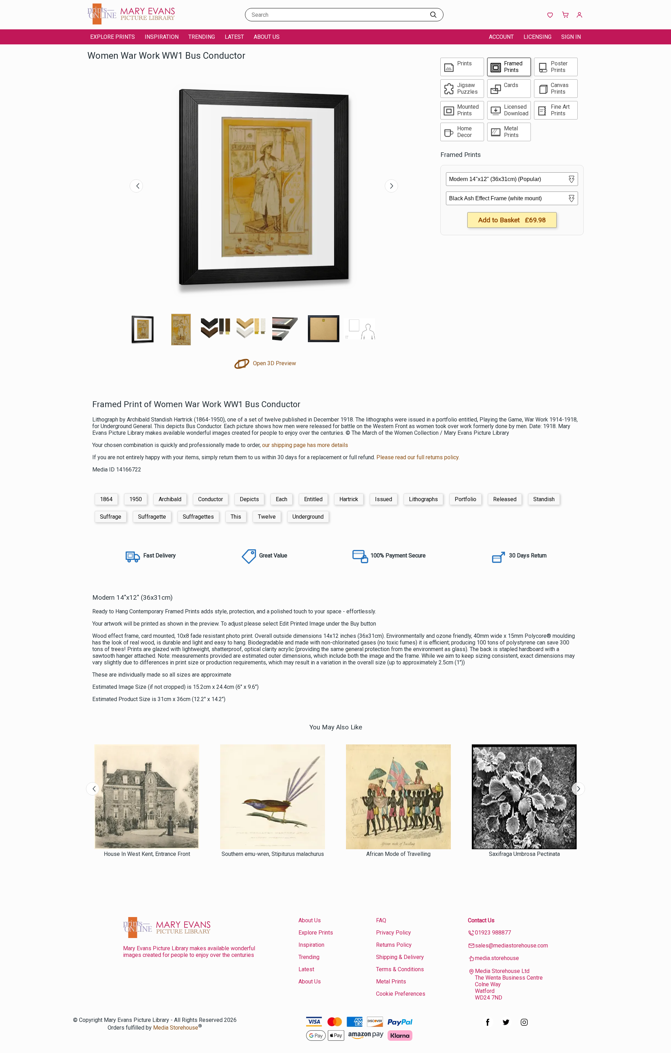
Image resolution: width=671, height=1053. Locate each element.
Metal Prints (391, 981)
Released (505, 499)
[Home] (131, 22)
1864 (106, 499)
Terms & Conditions (400, 969)
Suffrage (110, 516)
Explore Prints (112, 37)
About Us (267, 37)
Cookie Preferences (400, 993)
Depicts (249, 499)
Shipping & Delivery (400, 957)
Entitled (313, 499)
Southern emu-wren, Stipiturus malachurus (273, 854)
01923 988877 (493, 932)
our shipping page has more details (305, 445)
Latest (234, 37)
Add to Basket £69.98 (512, 220)
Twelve (267, 516)
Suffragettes (198, 516)
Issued (383, 499)
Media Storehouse (175, 1027)
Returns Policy (394, 945)
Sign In (571, 37)
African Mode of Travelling (398, 854)
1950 (135, 499)
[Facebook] (487, 1026)
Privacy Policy (393, 932)
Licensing (537, 37)
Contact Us (481, 920)
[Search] (433, 14)
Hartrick (348, 499)
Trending (201, 37)
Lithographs (423, 499)
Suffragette (152, 516)
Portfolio (465, 499)
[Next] (391, 186)
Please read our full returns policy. (418, 457)
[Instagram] (524, 1026)
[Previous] (136, 186)
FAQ (381, 920)
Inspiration (162, 37)
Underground (308, 516)
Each (281, 499)
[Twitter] (506, 1026)
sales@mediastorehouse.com (511, 945)
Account (501, 37)
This (236, 516)
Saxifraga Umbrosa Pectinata (524, 854)
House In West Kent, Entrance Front (147, 854)
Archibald (170, 499)
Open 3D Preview (274, 363)
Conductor (210, 499)
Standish (544, 499)
